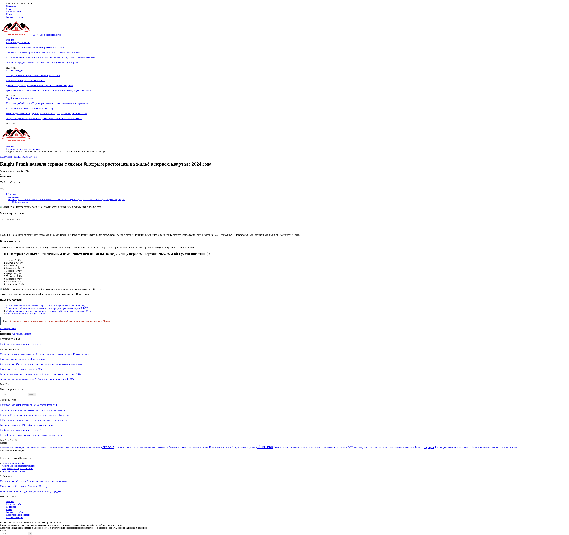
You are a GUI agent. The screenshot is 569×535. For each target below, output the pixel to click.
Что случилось (14, 194)
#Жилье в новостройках (38, 447)
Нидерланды (342, 447)
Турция (429, 447)
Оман (355, 447)
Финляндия (440, 447)
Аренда (189, 447)
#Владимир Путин (20, 447)
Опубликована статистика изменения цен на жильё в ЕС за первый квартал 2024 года (49, 311)
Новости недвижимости (18, 42)
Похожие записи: (22, 202)
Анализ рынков (8, 328)
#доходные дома (149, 447)
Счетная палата (408, 447)
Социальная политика (395, 447)
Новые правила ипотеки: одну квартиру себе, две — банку (36, 47)
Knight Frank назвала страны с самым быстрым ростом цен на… (32, 435)
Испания (278, 447)
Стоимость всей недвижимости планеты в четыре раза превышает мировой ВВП (47, 308)
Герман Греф (204, 447)
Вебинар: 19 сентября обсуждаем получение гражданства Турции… (34, 415)
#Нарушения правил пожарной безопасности (85, 447)
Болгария (195, 447)
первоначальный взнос (509, 447)
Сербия (384, 447)
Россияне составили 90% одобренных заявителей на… (27, 425)
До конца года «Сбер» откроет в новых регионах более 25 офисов (39, 85)
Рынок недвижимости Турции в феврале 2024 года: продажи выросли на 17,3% (46, 113)
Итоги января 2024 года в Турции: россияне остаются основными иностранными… (48, 103)
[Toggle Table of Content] (2, 189)
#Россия (108, 447)
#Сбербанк (118, 447)
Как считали (13, 197)
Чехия (466, 447)
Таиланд (419, 447)
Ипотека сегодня (14, 70)
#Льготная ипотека (54, 447)
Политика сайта (14, 11)
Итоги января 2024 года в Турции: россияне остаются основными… (34, 481)
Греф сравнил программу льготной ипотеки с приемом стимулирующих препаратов (48, 90)
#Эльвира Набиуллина (133, 447)
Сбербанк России (375, 447)
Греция (235, 447)
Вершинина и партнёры (14, 463)
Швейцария (477, 447)
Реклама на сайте (14, 17)
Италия (286, 447)
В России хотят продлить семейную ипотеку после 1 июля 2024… (33, 420)
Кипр (292, 447)
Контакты (11, 6)
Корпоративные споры (13, 471)
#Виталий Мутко (6, 447)
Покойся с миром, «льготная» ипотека (25, 80)
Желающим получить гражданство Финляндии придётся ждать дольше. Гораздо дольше (44, 354)
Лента (9, 9)
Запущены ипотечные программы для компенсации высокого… (32, 410)
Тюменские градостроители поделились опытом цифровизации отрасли (42, 62)
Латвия (302, 447)
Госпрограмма (225, 447)
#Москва (65, 447)
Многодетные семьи (313, 447)
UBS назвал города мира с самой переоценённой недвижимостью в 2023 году (45, 305)
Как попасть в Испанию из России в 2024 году (29, 108)
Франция (452, 447)
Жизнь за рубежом (248, 447)
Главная (10, 40)
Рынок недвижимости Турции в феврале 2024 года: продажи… (32, 491)
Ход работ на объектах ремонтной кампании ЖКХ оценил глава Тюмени (43, 52)
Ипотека (265, 446)
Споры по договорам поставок (17, 468)
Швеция (487, 447)
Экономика (495, 447)
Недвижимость (329, 447)
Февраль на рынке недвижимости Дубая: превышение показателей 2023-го (44, 118)
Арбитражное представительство (18, 466)
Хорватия (460, 447)
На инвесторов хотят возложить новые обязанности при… (29, 405)
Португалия (363, 447)
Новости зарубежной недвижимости (18, 156)
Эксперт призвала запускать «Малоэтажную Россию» (33, 75)
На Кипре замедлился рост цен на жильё (26, 313)
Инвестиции (162, 447)
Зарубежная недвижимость (19, 98)
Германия (214, 447)
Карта (9, 14)
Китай (297, 447)
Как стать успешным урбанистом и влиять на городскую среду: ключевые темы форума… (51, 57)
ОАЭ (350, 447)
